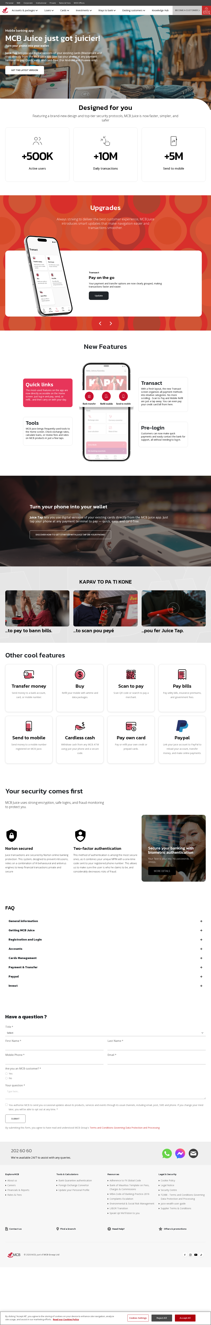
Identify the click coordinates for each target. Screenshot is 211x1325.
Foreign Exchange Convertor (74, 1185)
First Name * (13, 1040)
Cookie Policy (168, 1180)
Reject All (162, 1317)
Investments (83, 10)
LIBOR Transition (119, 1208)
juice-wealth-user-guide (173, 1203)
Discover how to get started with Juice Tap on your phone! (70, 534)
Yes (11, 1073)
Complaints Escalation (121, 1198)
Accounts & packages (24, 10)
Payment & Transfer (23, 967)
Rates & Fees (65, 3)
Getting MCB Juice (22, 930)
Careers (11, 1185)
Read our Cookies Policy (66, 1319)
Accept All (185, 1317)
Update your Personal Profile (74, 1190)
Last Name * (115, 1040)
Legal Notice (167, 1185)
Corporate (28, 3)
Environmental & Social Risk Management (132, 1203)
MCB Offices (79, 3)
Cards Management (23, 958)
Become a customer (186, 10)
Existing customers (132, 10)
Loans (48, 10)
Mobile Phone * (15, 1054)
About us (12, 1180)
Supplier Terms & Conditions (176, 1208)
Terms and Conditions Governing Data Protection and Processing (125, 1127)
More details (162, 871)
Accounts (15, 948)
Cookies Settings (138, 1317)
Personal (9, 3)
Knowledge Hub (160, 10)
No (10, 1078)
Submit (15, 1118)
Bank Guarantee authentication (75, 1180)
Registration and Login (25, 939)
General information (23, 921)
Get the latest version (24, 70)
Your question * (15, 1085)
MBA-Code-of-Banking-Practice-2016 (129, 1194)
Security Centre (169, 1190)
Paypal (14, 976)
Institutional (41, 3)
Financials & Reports (18, 1190)
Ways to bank (106, 10)
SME (18, 3)
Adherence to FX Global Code (125, 1180)
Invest (13, 985)
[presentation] (100, 322)
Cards (63, 10)
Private (53, 3)
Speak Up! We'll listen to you (125, 1213)
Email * (111, 1054)
